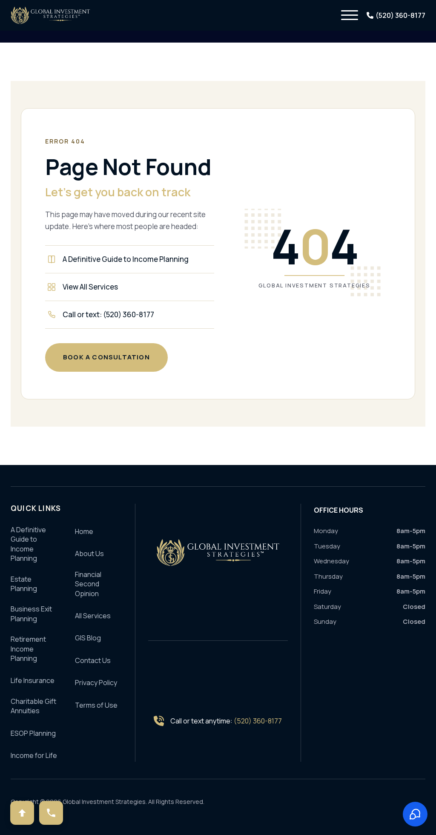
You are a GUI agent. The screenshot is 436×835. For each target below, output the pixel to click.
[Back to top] (22, 813)
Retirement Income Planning (28, 648)
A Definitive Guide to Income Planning (126, 259)
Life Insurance (32, 680)
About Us (89, 553)
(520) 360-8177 (258, 721)
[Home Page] (218, 552)
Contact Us (93, 660)
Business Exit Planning (31, 613)
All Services (93, 615)
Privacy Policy (96, 682)
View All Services (90, 287)
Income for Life (34, 755)
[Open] (349, 15)
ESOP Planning (33, 733)
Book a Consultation (106, 357)
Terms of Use (96, 705)
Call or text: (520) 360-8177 (108, 314)
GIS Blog (88, 638)
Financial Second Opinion (88, 584)
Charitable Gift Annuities (33, 706)
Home (84, 531)
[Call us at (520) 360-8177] (51, 813)
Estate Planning (24, 583)
